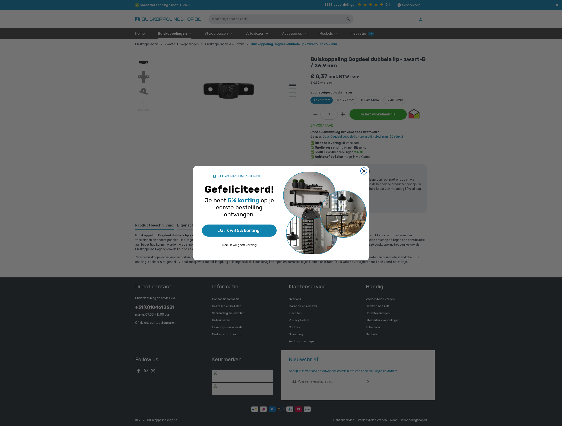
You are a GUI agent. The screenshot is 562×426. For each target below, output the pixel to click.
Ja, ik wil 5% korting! (239, 230)
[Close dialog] (363, 171)
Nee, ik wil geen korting (239, 245)
